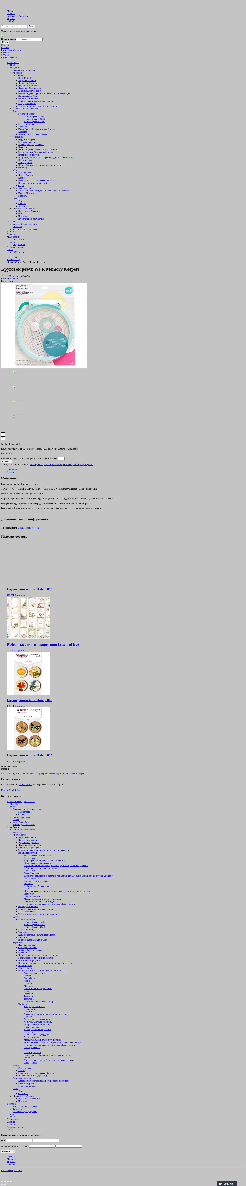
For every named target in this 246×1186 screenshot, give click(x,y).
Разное (27, 888)
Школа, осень (30, 870)
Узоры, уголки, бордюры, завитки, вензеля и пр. (47, 1055)
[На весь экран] (8, 1181)
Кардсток (22, 132)
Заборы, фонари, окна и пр (37, 1024)
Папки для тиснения (28, 98)
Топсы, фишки (25, 162)
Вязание (11, 1122)
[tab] (126, 469)
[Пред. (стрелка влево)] (2, 1184)
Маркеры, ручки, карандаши (26, 108)
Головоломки (24, 812)
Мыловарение (13, 237)
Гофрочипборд (31, 1009)
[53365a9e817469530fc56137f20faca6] (44, 367)
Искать (5, 42)
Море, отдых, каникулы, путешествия (42, 899)
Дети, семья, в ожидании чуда (38, 1019)
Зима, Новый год (32, 873)
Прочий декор (25, 160)
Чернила (22, 213)
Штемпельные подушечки (31, 219)
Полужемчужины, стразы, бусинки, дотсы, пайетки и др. (46, 157)
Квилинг (11, 231)
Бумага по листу (26, 124)
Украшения (18, 137)
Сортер (21, 814)
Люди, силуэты (31, 1037)
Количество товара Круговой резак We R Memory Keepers (29, 458)
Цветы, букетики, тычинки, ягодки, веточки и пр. (42, 165)
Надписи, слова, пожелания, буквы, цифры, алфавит (49, 904)
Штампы (22, 216)
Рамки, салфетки (32, 1047)
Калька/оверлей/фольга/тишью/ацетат (36, 129)
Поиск (31, 26)
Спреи (21, 185)
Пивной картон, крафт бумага (32, 134)
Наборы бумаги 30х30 (34, 121)
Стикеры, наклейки (27, 142)
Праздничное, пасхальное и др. (39, 901)
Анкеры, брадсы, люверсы (31, 144)
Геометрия (29, 894)
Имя (3, 1140)
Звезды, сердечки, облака (36, 881)
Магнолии (29, 986)
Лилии (27, 981)
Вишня (27, 976)
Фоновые (28, 883)
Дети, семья (29, 858)
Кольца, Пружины (27, 193)
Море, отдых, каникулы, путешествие (42, 1040)
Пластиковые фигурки (29, 155)
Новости (11, 1164)
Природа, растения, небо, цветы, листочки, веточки (49, 1060)
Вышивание (13, 1119)
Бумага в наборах (26, 114)
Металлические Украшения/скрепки (35, 152)
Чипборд (22, 167)
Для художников (15, 247)
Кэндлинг (12, 242)
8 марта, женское (32, 896)
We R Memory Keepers (28, 528)
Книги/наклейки (21, 822)
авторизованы (25, 784)
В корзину (6, 462)
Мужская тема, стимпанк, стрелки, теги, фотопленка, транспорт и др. (58, 891)
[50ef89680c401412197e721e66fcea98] (20, 414)
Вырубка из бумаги (27, 139)
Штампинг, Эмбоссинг (24, 208)
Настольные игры (21, 817)
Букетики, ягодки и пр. (35, 973)
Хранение (17, 73)
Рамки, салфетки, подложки (37, 855)
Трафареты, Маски (27, 103)
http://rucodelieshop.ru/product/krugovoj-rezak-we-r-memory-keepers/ (54, 773)
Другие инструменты (28, 85)
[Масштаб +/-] (11, 1181)
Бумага (16, 111)
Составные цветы (32, 878)
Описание (12, 469)
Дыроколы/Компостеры (29, 88)
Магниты (22, 196)
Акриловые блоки (27, 80)
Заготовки (23, 126)
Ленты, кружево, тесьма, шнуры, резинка (38, 149)
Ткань (15, 198)
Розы (26, 991)
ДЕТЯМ (11, 65)
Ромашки (28, 993)
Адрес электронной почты (15, 1146)
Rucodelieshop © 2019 (11, 1170)
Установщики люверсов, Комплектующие (38, 106)
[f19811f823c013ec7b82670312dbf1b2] (20, 428)
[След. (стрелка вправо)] (5, 1184)
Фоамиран (23, 206)
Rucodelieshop (13, 259)
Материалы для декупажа (25, 229)
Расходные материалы (23, 188)
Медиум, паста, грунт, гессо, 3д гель (36, 180)
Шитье (10, 249)
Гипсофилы (29, 978)
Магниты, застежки (27, 1086)
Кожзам (22, 203)
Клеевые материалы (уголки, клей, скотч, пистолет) (43, 190)
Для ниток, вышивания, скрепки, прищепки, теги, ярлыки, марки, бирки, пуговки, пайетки (68, 876)
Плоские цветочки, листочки (38, 988)
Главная (11, 13)
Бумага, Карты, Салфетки (25, 224)
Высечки (22, 147)
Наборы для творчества (24, 70)
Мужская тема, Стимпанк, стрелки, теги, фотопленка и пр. (52, 1042)
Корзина (11, 18)
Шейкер (28, 1016)
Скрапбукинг (13, 67)
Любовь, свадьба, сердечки (37, 886)
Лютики (28, 983)
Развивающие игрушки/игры (27, 809)
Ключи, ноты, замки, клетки (37, 1029)
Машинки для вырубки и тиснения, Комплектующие (44, 93)
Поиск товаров (8, 39)
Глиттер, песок (25, 173)
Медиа (16, 170)
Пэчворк (11, 234)
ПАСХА (28, 1011)
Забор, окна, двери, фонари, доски (40, 868)
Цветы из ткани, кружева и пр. (39, 1001)
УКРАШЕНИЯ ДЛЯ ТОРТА (21, 801)
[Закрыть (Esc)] (2, 1181)
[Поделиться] (5, 1181)
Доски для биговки (27, 83)
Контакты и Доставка (17, 16)
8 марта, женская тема (34, 1006)
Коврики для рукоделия (29, 91)
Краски (21, 178)
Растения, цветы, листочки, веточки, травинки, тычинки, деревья (56, 865)
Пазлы (16, 819)
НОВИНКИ (13, 62)
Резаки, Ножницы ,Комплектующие (35, 101)
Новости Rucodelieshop (10, 790)
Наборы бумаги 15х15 (34, 116)
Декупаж (11, 221)
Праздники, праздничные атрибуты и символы (47, 1014)
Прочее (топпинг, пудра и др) (32, 183)
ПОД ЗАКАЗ (24, 78)
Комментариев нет (10, 278)
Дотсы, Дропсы (25, 175)
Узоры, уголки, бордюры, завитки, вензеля (44, 860)
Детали (10, 472)
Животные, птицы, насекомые (38, 863)
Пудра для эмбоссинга (29, 211)
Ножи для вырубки (27, 96)
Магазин (11, 11)
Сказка (27, 1050)
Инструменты (19, 75)
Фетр (20, 201)
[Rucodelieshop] (2, 36)
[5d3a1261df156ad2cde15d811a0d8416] (20, 399)
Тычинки (28, 996)
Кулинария (29, 1032)
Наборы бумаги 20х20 (34, 119)
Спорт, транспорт (32, 1052)
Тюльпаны (29, 999)
